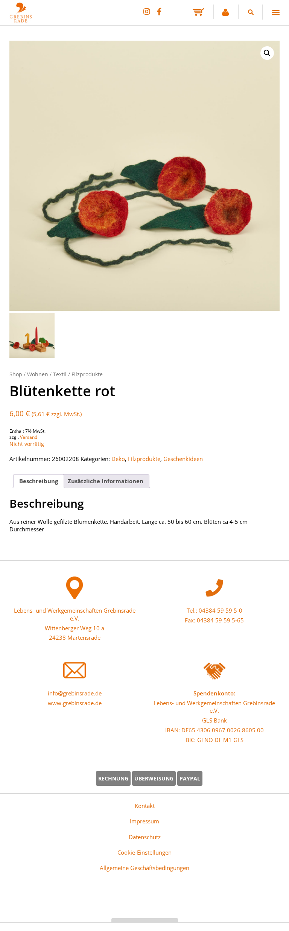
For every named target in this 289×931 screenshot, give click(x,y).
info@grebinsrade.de (75, 693)
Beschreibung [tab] (38, 481)
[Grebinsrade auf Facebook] (159, 11)
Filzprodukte (87, 374)
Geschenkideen (183, 458)
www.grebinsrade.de (75, 703)
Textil (60, 374)
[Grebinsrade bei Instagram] (146, 11)
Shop (15, 374)
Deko (118, 458)
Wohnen (37, 374)
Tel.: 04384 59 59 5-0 (214, 610)
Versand (28, 437)
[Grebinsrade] (144, 176)
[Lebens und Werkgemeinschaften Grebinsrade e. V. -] (20, 20)
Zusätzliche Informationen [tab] (105, 481)
